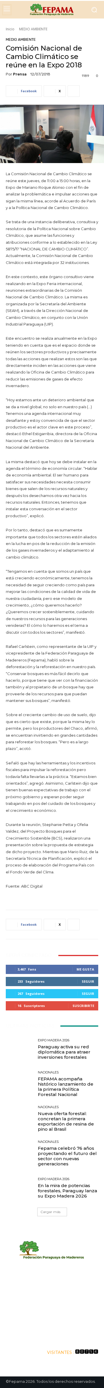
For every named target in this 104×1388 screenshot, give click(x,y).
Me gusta (85, 969)
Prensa (20, 74)
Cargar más (50, 1212)
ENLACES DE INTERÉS (52, 1336)
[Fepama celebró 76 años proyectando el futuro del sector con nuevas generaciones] (20, 1153)
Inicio (10, 29)
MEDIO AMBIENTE (33, 29)
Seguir (88, 981)
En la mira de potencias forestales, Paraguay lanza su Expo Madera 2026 (67, 1191)
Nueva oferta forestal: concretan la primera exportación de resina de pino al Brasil (66, 1121)
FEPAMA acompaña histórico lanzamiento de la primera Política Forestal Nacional (65, 1086)
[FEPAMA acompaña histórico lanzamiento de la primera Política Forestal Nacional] (20, 1084)
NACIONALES (48, 1072)
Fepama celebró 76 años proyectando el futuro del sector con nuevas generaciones (67, 1156)
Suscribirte (83, 1005)
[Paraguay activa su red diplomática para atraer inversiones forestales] (20, 1049)
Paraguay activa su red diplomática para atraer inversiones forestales (64, 1052)
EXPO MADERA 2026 (53, 1040)
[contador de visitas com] (86, 1352)
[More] (74, 91)
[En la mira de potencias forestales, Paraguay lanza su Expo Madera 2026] (20, 1188)
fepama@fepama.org (52, 1312)
